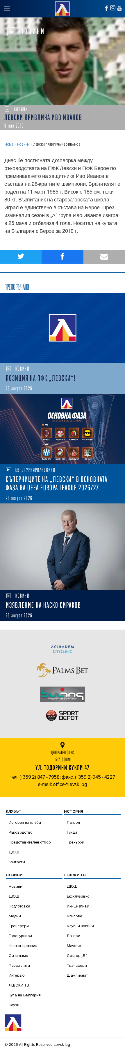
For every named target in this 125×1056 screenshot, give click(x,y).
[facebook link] (106, 8)
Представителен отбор (30, 842)
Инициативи (78, 906)
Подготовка (19, 906)
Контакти (17, 862)
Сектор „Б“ (77, 955)
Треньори (75, 842)
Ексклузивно (78, 896)
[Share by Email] (104, 257)
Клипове (74, 916)
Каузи (14, 1005)
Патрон (73, 822)
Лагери (73, 935)
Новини (23, 144)
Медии (15, 916)
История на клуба (25, 822)
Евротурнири (20, 935)
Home (9, 144)
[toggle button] (6, 8)
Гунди (72, 832)
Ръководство (21, 832)
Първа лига (19, 965)
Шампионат (77, 975)
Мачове (74, 945)
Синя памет (19, 955)
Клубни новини (80, 925)
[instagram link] (112, 8)
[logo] (62, 8)
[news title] (62, 328)
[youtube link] (119, 8)
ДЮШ (14, 852)
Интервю (17, 975)
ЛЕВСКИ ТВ (19, 985)
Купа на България (25, 995)
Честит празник (23, 945)
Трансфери (19, 925)
